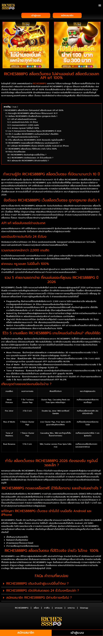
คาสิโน (47, 607)
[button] (100, 5)
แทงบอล (58, 607)
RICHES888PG (39, 83)
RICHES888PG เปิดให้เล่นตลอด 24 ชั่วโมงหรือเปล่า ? (42, 590)
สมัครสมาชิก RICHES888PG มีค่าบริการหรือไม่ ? (39, 597)
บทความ (71, 607)
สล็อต (36, 607)
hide (15, 107)
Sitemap (84, 607)
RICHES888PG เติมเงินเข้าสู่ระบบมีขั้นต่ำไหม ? (37, 583)
